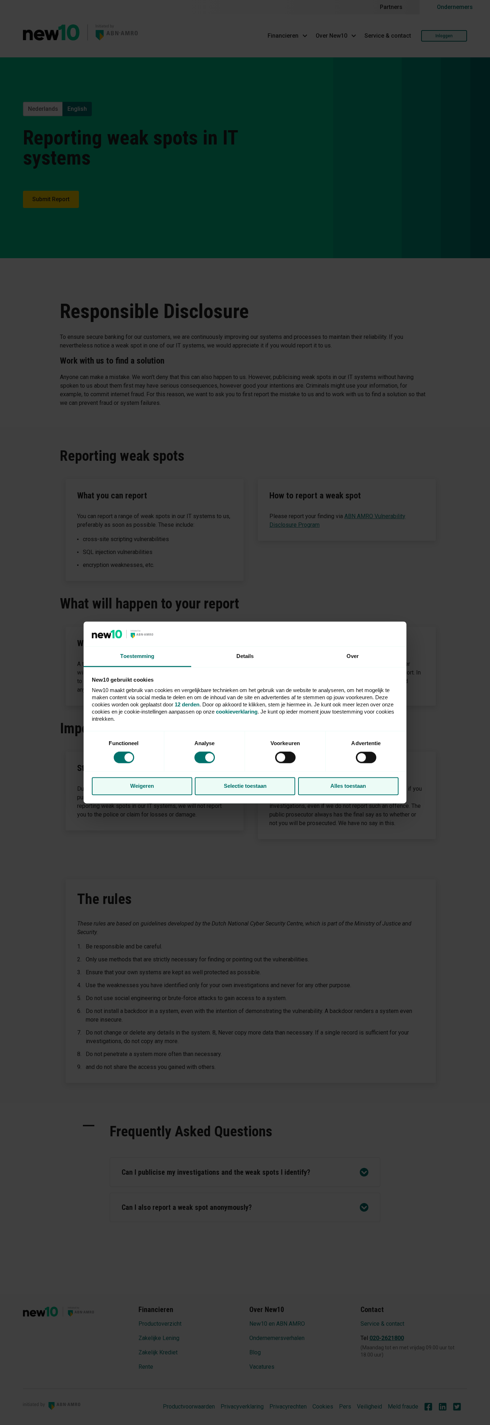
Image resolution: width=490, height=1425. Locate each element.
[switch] (285, 757)
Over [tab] (353, 656)
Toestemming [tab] (137, 656)
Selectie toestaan (245, 786)
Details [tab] (245, 656)
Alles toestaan (348, 786)
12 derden (187, 704)
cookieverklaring (237, 712)
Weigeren (142, 786)
